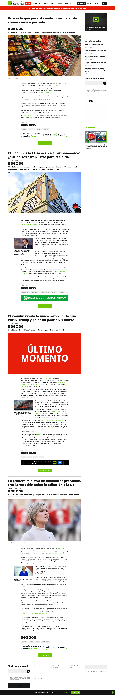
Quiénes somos (54, 667)
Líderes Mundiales (38, 678)
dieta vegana (45, 92)
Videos (35, 672)
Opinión (53, 3)
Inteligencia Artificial (44, 292)
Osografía (90, 127)
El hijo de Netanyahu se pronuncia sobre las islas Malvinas (95, 63)
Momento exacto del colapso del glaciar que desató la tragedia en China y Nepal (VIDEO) (95, 70)
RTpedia (36, 676)
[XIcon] (93, 3)
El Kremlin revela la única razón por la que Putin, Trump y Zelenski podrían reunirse (57, 8)
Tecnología (61, 292)
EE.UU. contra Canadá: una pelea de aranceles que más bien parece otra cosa (96, 146)
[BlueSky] (97, 3)
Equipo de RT (68, 3)
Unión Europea (45, 641)
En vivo (28, 3)
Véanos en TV (81, 3)
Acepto (93, 86)
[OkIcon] (100, 3)
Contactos (53, 669)
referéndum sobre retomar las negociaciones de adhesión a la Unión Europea (42, 549)
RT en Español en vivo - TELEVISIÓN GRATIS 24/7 (95, 28)
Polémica (54, 292)
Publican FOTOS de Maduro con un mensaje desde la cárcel (94, 45)
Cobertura (53, 674)
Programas (45, 3)
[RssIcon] (106, 672)
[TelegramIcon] (95, 3)
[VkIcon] (88, 3)
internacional (45, 129)
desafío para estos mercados (50, 277)
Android (70, 667)
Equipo (52, 671)
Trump (35, 457)
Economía (34, 292)
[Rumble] (90, 3)
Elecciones (24, 641)
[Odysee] (94, 672)
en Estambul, (58, 411)
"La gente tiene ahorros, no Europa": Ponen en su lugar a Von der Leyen (23, 579)
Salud (38, 129)
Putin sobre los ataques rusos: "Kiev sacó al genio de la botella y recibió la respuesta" (23, 413)
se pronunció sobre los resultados (58, 554)
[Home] (10, 3)
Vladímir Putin (47, 379)
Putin (29, 457)
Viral (39, 3)
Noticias (35, 3)
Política (23, 457)
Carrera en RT (54, 676)
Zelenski (41, 457)
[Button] (74, 3)
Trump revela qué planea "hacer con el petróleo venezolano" (95, 57)
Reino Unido (31, 129)
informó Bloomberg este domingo (30, 224)
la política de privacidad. (94, 86)
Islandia (31, 641)
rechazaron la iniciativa (39, 552)
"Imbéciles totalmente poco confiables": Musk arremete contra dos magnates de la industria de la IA (22, 252)
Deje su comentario (45, 143)
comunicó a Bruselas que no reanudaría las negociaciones (43, 613)
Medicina (24, 129)
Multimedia (59, 3)
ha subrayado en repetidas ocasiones (52, 420)
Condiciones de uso (55, 678)
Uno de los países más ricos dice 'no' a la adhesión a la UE (95, 51)
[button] (96, 19)
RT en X (19, 685)
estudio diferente (28, 116)
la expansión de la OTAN (50, 428)
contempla (39, 434)
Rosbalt (56, 85)
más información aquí (63, 692)
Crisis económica (25, 292)
